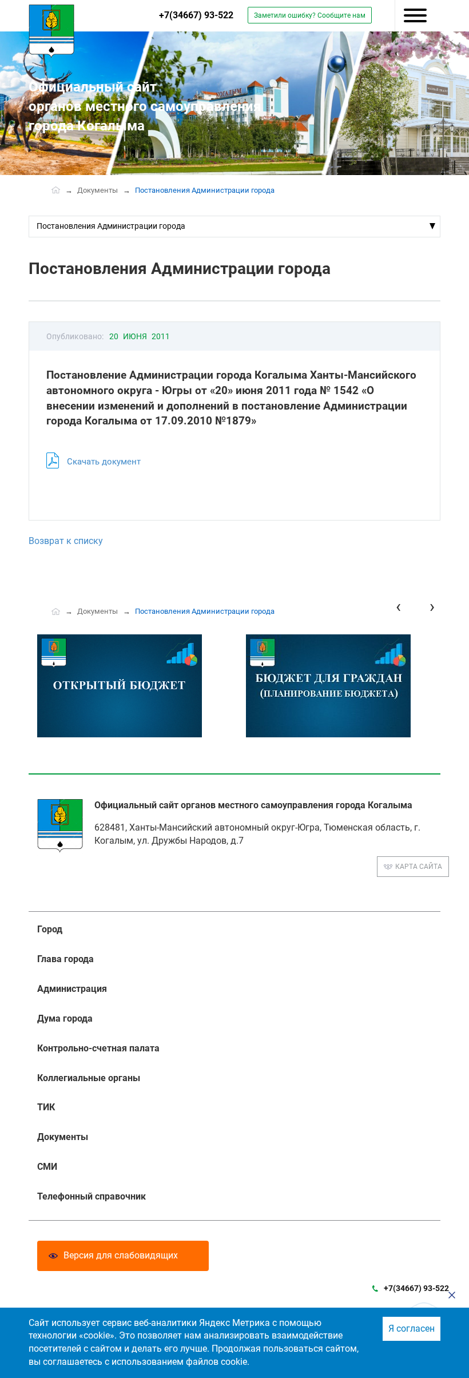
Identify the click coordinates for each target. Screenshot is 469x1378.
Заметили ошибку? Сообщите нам (309, 15)
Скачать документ (104, 461)
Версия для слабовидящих (120, 1255)
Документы (97, 190)
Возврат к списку (66, 540)
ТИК (46, 1107)
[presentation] (398, 606)
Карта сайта (418, 867)
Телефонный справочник (91, 1196)
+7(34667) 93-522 (196, 15)
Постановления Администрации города (111, 226)
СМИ (47, 1166)
